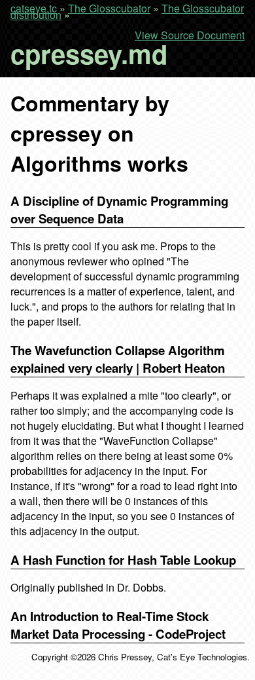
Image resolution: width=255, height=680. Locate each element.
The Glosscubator (109, 8)
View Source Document (190, 35)
